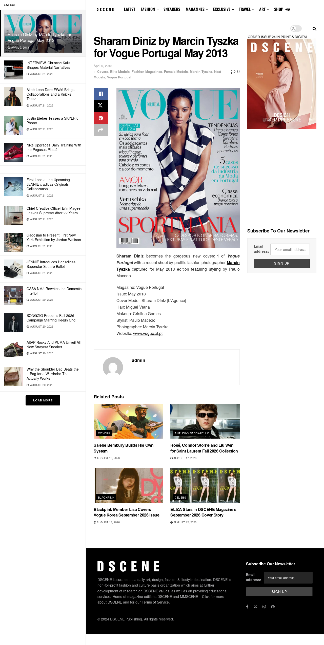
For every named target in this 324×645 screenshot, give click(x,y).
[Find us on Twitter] (255, 606)
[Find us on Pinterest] (288, 9)
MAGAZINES (195, 9)
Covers (102, 71)
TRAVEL (245, 9)
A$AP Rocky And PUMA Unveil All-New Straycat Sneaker (54, 344)
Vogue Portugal (119, 77)
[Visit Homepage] (105, 10)
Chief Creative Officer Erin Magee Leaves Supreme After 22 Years (53, 210)
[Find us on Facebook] (247, 606)
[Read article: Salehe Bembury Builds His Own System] (128, 421)
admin (138, 360)
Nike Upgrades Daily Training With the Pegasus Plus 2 (54, 147)
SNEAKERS (172, 9)
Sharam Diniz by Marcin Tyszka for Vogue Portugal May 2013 (39, 37)
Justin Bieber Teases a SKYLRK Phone (52, 120)
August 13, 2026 (108, 522)
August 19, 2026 (108, 458)
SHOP (278, 9)
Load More (43, 400)
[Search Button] (314, 28)
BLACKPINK (106, 497)
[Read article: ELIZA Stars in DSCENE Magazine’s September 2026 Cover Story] (204, 485)
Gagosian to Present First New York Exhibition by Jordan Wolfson (54, 237)
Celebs (180, 497)
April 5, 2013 (103, 65)
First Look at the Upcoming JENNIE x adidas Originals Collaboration (48, 184)
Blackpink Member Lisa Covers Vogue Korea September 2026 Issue (126, 512)
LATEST (129, 9)
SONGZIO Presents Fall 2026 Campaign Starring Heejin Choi (51, 317)
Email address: (261, 249)
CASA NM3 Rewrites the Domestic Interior (54, 291)
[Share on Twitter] (101, 106)
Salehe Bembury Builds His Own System (124, 448)
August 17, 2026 (184, 458)
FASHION (148, 9)
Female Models (176, 71)
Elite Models (120, 71)
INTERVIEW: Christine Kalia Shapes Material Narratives (49, 65)
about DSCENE (109, 602)
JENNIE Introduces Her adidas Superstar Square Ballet (51, 264)
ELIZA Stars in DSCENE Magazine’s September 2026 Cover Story (203, 512)
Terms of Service (155, 602)
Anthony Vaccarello (192, 433)
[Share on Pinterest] (101, 118)
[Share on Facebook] (101, 94)
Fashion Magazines (147, 71)
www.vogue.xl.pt (148, 333)
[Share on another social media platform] (101, 130)
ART (262, 9)
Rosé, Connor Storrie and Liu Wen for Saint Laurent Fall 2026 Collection (204, 448)
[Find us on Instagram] (264, 606)
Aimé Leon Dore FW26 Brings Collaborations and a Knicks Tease (50, 94)
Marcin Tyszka (201, 71)
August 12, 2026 (184, 522)
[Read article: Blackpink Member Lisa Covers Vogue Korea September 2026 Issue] (128, 485)
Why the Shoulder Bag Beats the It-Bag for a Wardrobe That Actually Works (53, 374)
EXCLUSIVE (221, 9)
